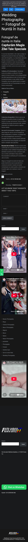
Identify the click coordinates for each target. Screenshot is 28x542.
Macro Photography (8, 327)
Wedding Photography (9, 355)
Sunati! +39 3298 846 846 (9, 492)
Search (3, 226)
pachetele (5, 341)
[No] (26, 7)
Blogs (4, 322)
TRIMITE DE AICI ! (17, 185)
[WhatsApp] (2, 270)
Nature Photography (8, 338)
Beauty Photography (8, 319)
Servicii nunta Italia (8, 352)
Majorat (5, 330)
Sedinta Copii (6, 350)
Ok (5, 9)
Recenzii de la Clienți (8, 145)
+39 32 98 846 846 (15, 179)
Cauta (23, 229)
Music (4, 333)
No (11, 9)
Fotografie (6, 92)
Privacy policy (19, 9)
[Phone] (2, 274)
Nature (4, 336)
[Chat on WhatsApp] (14, 487)
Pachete (5, 97)
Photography (6, 344)
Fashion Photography (8, 324)
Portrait (5, 347)
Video (4, 94)
